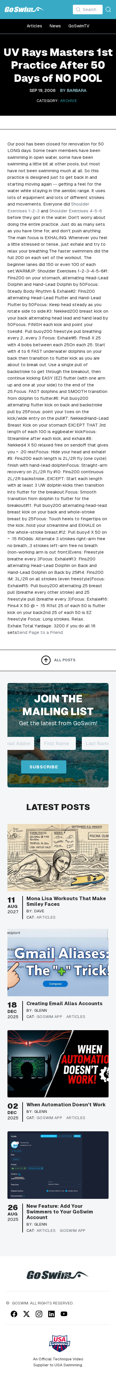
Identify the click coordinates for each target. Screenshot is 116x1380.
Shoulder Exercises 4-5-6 (75, 210)
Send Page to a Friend (40, 632)
